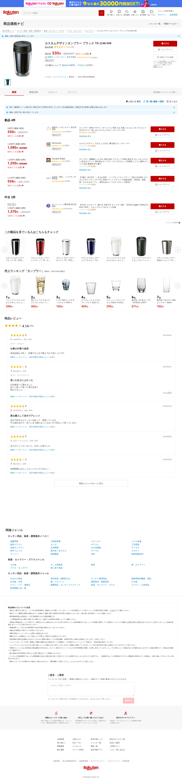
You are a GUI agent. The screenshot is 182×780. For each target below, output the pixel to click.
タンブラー (89, 31)
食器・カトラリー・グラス (54, 31)
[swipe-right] (177, 249)
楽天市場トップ (8, 31)
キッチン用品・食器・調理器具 (29, 31)
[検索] (101, 13)
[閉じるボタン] (179, 36)
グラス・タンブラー (74, 31)
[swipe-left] (4, 249)
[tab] (14, 92)
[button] (119, 13)
